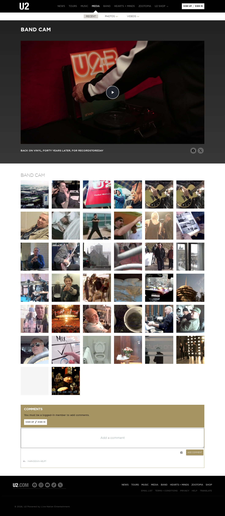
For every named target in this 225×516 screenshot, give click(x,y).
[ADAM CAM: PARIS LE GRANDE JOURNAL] (35, 301)
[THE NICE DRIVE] (35, 363)
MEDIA (154, 485)
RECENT (91, 16)
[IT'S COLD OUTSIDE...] (97, 270)
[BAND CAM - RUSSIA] (97, 208)
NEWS (125, 485)
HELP (194, 491)
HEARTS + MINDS (179, 485)
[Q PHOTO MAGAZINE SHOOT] (190, 363)
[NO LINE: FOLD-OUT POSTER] (190, 239)
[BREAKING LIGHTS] (159, 301)
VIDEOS (131, 16)
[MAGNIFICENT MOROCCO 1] (128, 270)
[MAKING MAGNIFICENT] (97, 301)
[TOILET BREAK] (97, 363)
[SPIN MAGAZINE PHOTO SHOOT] (159, 363)
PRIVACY (184, 491)
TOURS (135, 485)
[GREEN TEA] (128, 332)
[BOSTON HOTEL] (128, 301)
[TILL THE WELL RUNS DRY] (35, 332)
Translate (206, 491)
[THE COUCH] (190, 332)
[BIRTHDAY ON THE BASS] (66, 270)
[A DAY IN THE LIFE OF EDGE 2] (97, 239)
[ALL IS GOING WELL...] (35, 270)
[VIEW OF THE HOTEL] (128, 363)
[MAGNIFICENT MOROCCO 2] (159, 270)
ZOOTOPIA (197, 485)
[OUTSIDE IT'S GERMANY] (190, 270)
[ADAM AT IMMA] (66, 332)
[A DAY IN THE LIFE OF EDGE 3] (128, 239)
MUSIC (144, 485)
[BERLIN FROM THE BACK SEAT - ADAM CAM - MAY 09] (66, 301)
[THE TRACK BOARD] (66, 363)
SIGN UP (188, 7)
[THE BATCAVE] (35, 239)
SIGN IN (199, 7)
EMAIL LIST (146, 491)
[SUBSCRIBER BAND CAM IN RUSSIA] (128, 208)
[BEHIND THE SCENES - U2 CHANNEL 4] (66, 394)
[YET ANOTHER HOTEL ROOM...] (190, 301)
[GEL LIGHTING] (97, 332)
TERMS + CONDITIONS (166, 491)
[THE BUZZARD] (159, 332)
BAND (164, 485)
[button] (161, 6)
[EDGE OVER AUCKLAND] (35, 208)
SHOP (209, 485)
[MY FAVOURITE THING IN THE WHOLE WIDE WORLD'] (66, 208)
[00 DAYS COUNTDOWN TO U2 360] (159, 208)
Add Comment (195, 452)
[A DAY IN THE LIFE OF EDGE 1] (66, 239)
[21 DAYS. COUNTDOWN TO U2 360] (190, 208)
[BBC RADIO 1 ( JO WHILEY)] (159, 239)
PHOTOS (110, 16)
